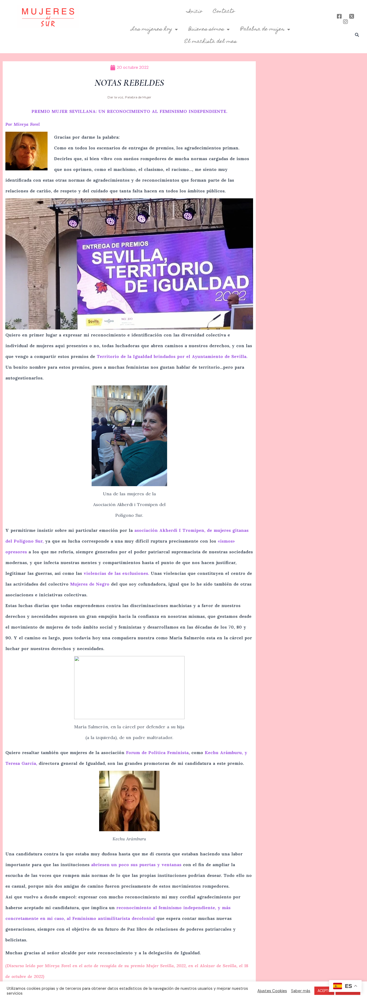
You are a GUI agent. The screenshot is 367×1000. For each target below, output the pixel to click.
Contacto (224, 11)
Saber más (300, 990)
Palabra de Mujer (138, 97)
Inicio (194, 11)
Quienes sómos (206, 29)
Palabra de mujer (262, 29)
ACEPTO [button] (324, 990)
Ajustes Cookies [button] (272, 990)
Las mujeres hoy (151, 29)
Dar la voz (115, 97)
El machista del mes (211, 41)
